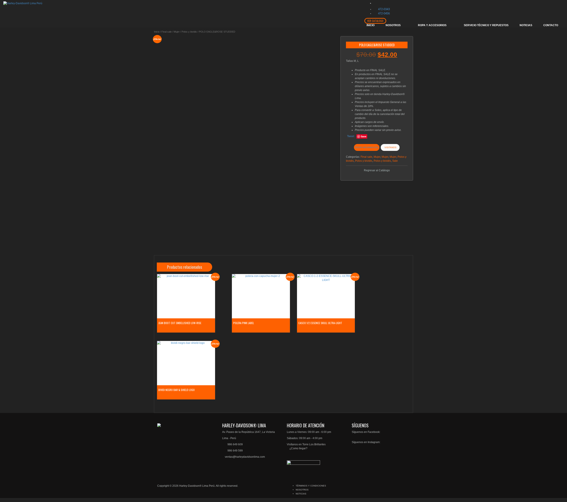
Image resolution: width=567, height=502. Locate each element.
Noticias (301, 493)
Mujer (177, 31)
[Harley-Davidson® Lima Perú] (22, 3)
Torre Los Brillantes (314, 444)
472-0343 (384, 9)
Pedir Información (366, 147)
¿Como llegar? (298, 448)
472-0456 (384, 13)
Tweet (350, 136)
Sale (395, 160)
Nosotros (302, 489)
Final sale (166, 31)
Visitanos (390, 147)
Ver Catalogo (375, 21)
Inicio (156, 31)
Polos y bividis (189, 31)
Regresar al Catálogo (377, 170)
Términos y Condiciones (311, 485)
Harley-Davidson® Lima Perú (197, 485)
